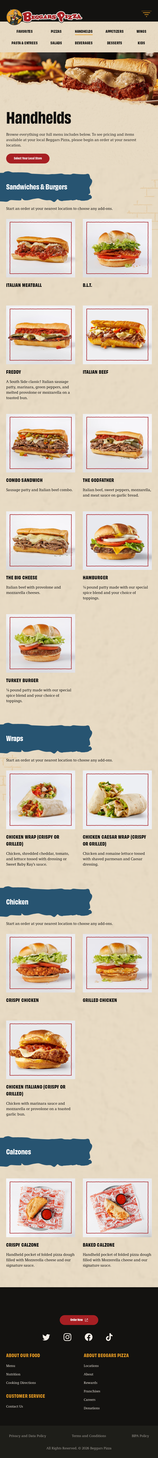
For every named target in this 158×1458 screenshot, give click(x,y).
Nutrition (13, 1374)
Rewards (90, 1382)
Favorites (25, 31)
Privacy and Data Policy (27, 1436)
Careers (89, 1399)
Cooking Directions (21, 1382)
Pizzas (56, 31)
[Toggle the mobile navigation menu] (146, 14)
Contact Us (14, 1406)
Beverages (84, 43)
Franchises (92, 1391)
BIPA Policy (140, 1436)
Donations (92, 1408)
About (88, 1374)
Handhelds (84, 31)
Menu (10, 1365)
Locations (91, 1365)
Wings (141, 31)
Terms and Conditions (89, 1436)
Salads (56, 43)
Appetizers (115, 31)
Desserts (114, 43)
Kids (141, 43)
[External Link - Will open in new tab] (47, 1338)
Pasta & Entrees (25, 43)
